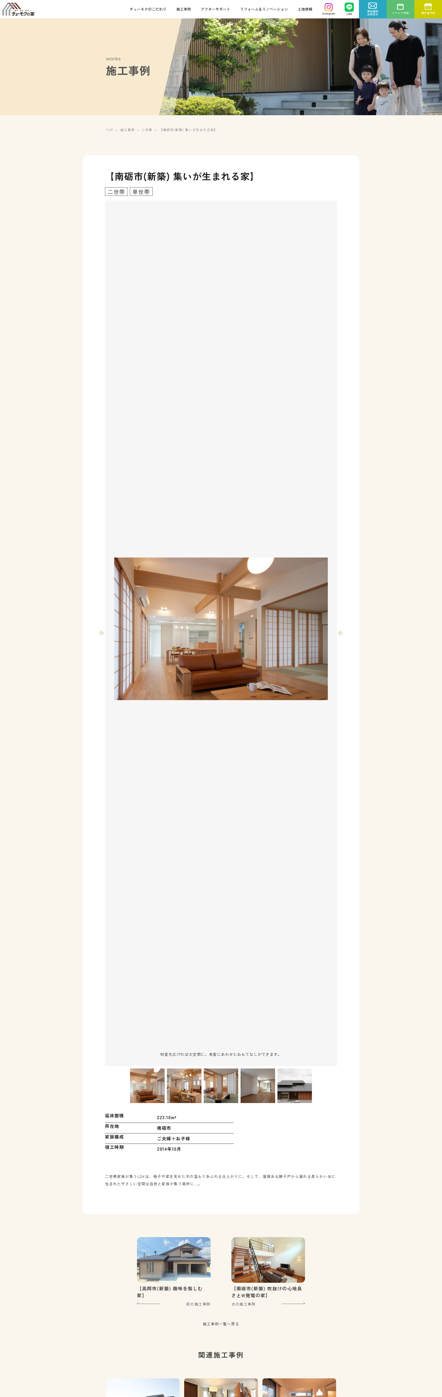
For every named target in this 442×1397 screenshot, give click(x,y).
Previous (101, 633)
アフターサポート (215, 9)
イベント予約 (400, 13)
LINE (349, 14)
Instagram (328, 13)
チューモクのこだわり (148, 9)
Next (340, 633)
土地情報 (305, 9)
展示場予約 (428, 13)
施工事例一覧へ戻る (221, 1324)
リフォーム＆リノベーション (264, 9)
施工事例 (183, 9)
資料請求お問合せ (372, 12)
